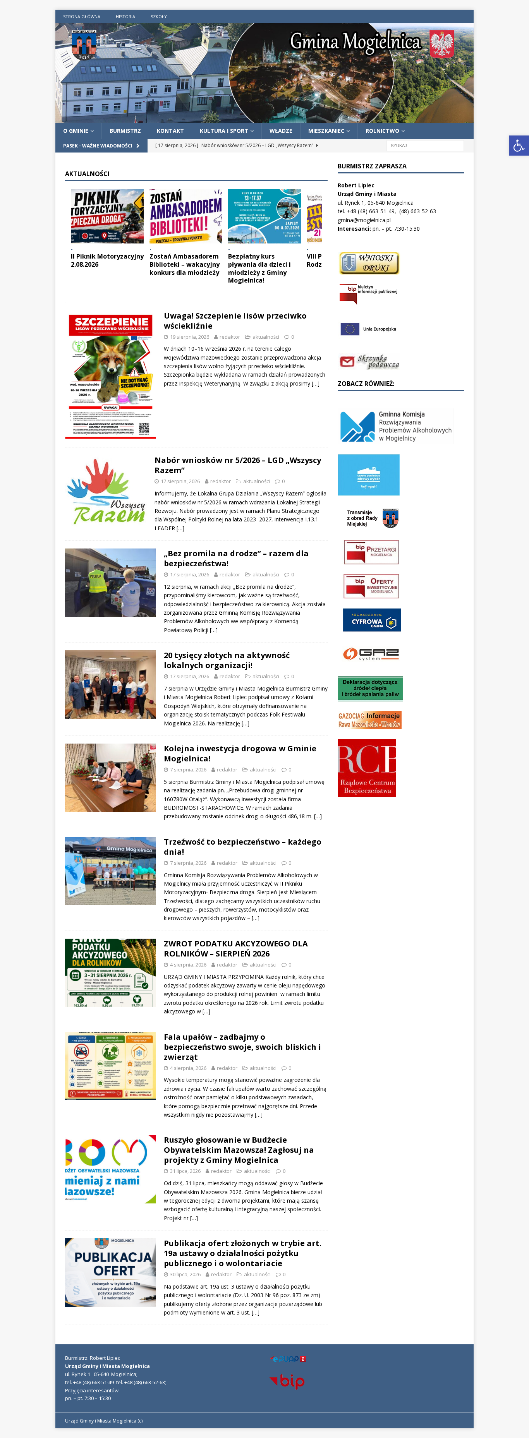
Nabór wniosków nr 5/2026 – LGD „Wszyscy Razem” (238, 465)
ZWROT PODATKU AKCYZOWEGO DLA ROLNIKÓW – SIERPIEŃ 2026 (236, 948)
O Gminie (75, 130)
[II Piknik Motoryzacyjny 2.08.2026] (107, 216)
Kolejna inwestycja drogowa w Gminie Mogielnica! (240, 753)
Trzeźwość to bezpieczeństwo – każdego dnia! (242, 846)
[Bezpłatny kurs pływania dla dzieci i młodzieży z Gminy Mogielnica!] (264, 216)
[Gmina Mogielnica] (264, 118)
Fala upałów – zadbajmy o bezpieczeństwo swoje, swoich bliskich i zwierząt (242, 1047)
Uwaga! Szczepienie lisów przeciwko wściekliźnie (235, 320)
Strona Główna (81, 16)
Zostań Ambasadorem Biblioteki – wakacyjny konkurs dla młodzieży (184, 264)
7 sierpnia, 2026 (188, 769)
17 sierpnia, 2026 (180, 481)
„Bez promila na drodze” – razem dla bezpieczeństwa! (236, 558)
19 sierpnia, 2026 (189, 336)
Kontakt (170, 130)
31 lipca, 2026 (185, 1170)
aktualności (265, 336)
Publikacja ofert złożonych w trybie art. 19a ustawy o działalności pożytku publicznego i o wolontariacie (242, 1253)
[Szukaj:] (425, 145)
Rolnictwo (382, 130)
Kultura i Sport (224, 130)
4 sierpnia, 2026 (188, 964)
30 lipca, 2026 (185, 1274)
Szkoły (159, 16)
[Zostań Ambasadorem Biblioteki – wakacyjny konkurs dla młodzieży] (185, 216)
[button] (519, 145)
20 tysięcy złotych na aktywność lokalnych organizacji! (227, 660)
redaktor (230, 336)
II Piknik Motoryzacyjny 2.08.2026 (107, 260)
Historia (125, 16)
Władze (281, 130)
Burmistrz (125, 130)
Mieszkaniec (326, 130)
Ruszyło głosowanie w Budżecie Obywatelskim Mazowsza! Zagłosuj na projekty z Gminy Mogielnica (239, 1150)
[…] (315, 383)
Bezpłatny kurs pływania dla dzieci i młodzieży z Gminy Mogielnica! (259, 268)
